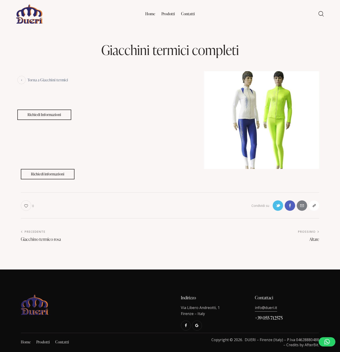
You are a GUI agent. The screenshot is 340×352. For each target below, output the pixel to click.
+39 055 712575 (269, 318)
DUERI (250, 339)
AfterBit (311, 344)
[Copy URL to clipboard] (314, 205)
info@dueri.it (266, 307)
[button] (327, 341)
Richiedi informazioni (47, 174)
